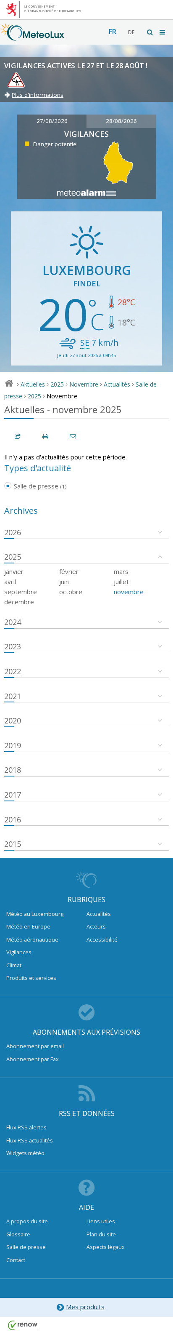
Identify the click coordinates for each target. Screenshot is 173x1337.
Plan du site (101, 1234)
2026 (12, 532)
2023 (12, 646)
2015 (12, 844)
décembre (19, 602)
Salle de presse (26, 1247)
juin (64, 581)
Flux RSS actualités (29, 1140)
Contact (15, 1260)
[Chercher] (150, 32)
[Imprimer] (46, 436)
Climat (13, 965)
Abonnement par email (35, 1046)
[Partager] (18, 436)
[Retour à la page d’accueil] (32, 36)
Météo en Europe (28, 926)
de (131, 32)
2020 (12, 720)
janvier (14, 571)
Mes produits (85, 1306)
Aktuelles (33, 384)
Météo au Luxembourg (34, 914)
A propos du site (27, 1221)
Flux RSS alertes (26, 1127)
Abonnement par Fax (32, 1059)
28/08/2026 (121, 121)
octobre (70, 591)
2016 (12, 819)
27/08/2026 (52, 121)
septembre (20, 591)
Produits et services (31, 978)
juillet (121, 581)
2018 (12, 770)
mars (121, 571)
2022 (12, 671)
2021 (12, 696)
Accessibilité (102, 939)
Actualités (117, 384)
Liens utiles (100, 1221)
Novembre (83, 384)
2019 (12, 745)
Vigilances (18, 952)
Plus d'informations (37, 95)
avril (10, 581)
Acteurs (96, 926)
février (69, 571)
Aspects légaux (105, 1247)
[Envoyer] (73, 436)
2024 (12, 622)
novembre (129, 591)
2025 (57, 384)
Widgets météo (25, 1153)
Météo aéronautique (32, 939)
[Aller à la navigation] (163, 32)
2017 (12, 795)
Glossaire (18, 1234)
